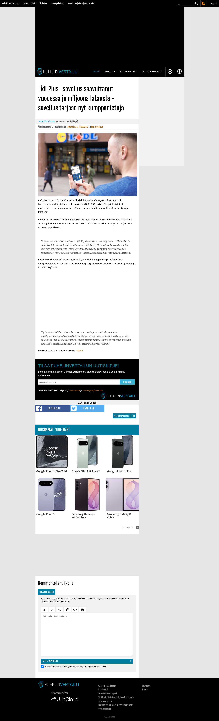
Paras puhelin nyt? (152, 71)
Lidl (133, 416)
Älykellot (43, 3)
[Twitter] (76, 122)
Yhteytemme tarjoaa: (59, 693)
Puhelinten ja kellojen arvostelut (81, 3)
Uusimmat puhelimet (54, 429)
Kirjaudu (213, 3)
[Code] (75, 609)
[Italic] (52, 609)
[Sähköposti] (72, 122)
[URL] (67, 609)
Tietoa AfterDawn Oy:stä (107, 693)
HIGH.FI (145, 689)
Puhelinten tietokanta (11, 3)
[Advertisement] (87, 299)
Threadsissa (83, 126)
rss (203, 4)
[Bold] (44, 609)
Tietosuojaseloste (105, 701)
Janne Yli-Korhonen (46, 121)
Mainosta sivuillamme (107, 685)
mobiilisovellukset (121, 416)
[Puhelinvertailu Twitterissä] (170, 71)
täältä (80, 350)
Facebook (54, 408)
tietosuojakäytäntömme (93, 390)
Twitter (89, 408)
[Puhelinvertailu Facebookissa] (179, 71)
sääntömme (75, 390)
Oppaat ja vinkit (30, 3)
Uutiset (96, 71)
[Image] (82, 609)
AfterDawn (146, 685)
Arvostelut (110, 71)
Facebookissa (72, 126)
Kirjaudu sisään (47, 592)
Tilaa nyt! (127, 382)
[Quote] (59, 609)
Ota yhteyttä (103, 689)
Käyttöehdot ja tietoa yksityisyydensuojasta (116, 697)
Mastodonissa (97, 126)
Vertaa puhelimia (57, 3)
